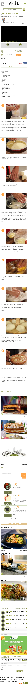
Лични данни (3, 679)
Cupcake (15, 495)
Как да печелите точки (5, 681)
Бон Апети (11, 22)
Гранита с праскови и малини (15, 620)
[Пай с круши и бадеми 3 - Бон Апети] (16, 174)
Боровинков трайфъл (20, 623)
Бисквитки (10, 679)
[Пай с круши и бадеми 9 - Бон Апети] (16, 357)
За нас (20, 679)
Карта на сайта (15, 681)
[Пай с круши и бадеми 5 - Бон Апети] (16, 236)
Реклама (16, 679)
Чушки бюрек (22, 615)
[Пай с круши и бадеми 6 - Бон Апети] (16, 266)
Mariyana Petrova (10, 615)
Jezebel (14, 507)
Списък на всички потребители (7, 677)
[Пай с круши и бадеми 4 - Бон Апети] (16, 201)
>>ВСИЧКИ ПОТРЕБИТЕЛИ (20, 608)
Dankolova (9, 611)
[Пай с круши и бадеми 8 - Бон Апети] (16, 326)
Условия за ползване (20, 677)
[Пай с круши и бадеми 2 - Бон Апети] (16, 146)
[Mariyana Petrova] (3, 617)
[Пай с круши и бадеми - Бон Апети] (16, 111)
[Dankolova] (3, 613)
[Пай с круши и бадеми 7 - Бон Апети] (16, 294)
